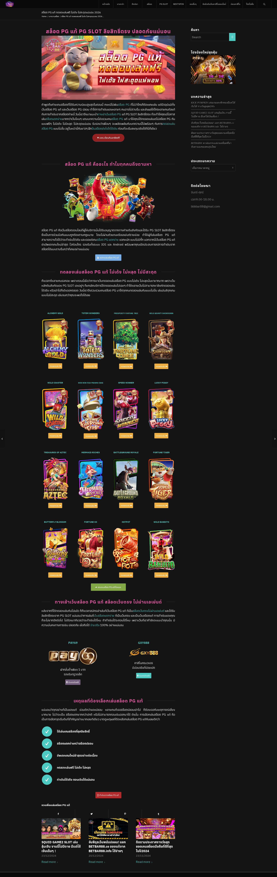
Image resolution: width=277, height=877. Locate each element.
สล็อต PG (123, 104)
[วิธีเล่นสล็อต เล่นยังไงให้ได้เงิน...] (2, 438)
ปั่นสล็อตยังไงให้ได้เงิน (105, 128)
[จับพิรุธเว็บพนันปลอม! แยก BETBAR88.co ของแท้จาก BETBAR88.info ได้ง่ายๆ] (108, 828)
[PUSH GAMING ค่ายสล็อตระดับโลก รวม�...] (274, 438)
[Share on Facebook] (58, 814)
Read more (49, 862)
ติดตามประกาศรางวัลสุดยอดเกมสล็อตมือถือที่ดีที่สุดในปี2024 (154, 846)
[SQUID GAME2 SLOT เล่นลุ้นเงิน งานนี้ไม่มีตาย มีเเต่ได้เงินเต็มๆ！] (61, 828)
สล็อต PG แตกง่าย (108, 240)
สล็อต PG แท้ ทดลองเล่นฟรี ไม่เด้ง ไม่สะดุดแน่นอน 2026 (71, 12)
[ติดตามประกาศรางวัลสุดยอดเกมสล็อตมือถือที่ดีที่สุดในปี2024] (155, 828)
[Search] (264, 4)
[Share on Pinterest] (125, 814)
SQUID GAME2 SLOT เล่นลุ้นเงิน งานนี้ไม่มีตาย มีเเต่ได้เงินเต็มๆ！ (61, 846)
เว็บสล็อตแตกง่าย (104, 615)
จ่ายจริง (95, 625)
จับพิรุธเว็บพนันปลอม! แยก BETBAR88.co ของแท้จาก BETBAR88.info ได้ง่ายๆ (107, 846)
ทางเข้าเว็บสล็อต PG (109, 114)
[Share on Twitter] (91, 814)
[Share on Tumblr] (158, 814)
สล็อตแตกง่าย (54, 119)
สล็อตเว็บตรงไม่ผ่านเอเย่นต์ (148, 611)
